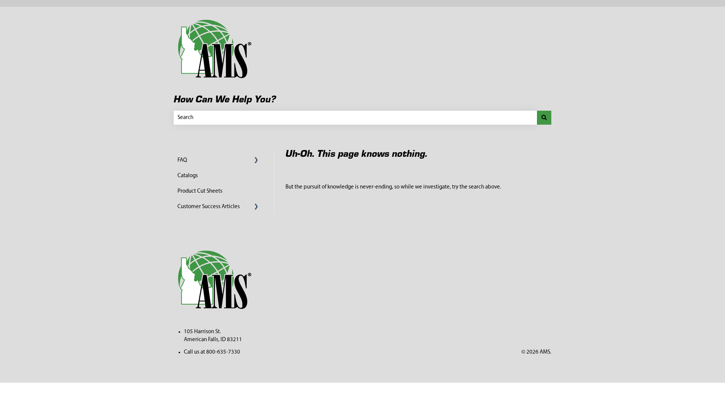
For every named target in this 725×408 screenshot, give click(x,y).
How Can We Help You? (225, 101)
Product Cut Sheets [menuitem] (199, 191)
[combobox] (355, 118)
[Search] (544, 118)
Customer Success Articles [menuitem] (208, 207)
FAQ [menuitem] (182, 160)
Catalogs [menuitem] (187, 176)
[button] (256, 161)
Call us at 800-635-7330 (212, 352)
